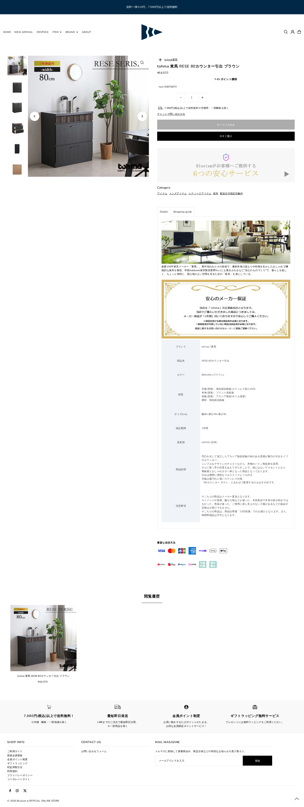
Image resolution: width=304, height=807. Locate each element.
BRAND (70, 32)
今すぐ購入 (226, 136)
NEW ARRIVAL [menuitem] (23, 32)
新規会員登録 (15, 755)
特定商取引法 (15, 767)
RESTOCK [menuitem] (43, 32)
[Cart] (299, 32)
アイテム (162, 193)
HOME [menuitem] (7, 32)
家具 (215, 193)
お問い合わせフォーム (94, 751)
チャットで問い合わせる (171, 114)
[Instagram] (17, 791)
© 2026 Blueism (16, 800)
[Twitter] (25, 791)
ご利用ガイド (15, 751)
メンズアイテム (178, 193)
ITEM (56, 32)
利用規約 (12, 771)
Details (164, 211)
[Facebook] (10, 791)
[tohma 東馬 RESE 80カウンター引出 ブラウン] (43, 638)
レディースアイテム (200, 193)
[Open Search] (286, 32)
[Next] (142, 116)
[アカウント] (292, 32)
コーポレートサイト (18, 779)
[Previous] (34, 116)
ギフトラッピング (17, 763)
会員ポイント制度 (17, 759)
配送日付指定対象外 (231, 193)
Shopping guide (182, 211)
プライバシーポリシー (20, 775)
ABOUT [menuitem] (86, 32)
